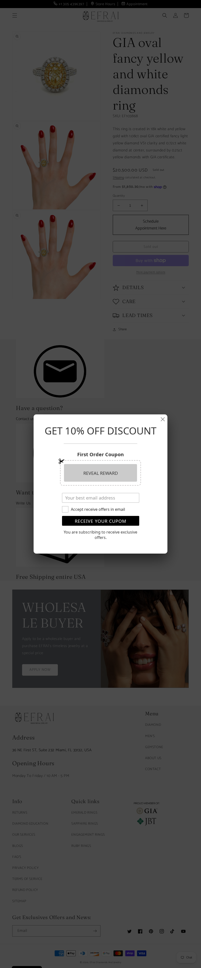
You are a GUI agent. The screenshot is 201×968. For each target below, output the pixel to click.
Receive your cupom (100, 521)
